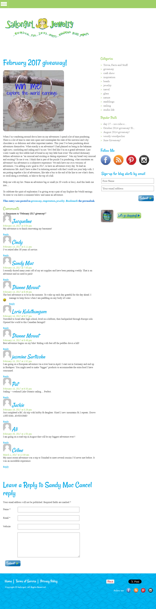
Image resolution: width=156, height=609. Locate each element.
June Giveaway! (112, 140)
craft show (109, 73)
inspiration (49, 201)
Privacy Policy (48, 581)
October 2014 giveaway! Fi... (119, 128)
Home (8, 581)
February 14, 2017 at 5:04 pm (17, 225)
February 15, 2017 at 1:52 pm (17, 361)
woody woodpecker (114, 136)
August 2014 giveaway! (116, 132)
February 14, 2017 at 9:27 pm (17, 316)
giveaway (36, 201)
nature (106, 97)
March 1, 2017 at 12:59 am (16, 454)
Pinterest (143, 590)
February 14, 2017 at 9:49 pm (17, 340)
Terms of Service (26, 581)
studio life (109, 109)
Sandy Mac (59, 485)
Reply (6, 234)
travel (106, 89)
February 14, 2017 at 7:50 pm (17, 267)
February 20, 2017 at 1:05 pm (17, 433)
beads (106, 81)
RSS (136, 590)
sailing (107, 105)
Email (6, 518)
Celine (17, 450)
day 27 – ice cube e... (114, 124)
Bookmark (72, 201)
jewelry (60, 201)
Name (7, 509)
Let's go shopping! (129, 215)
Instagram (150, 590)
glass (106, 93)
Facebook (128, 590)
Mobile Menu (4, 4)
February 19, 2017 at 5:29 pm (17, 409)
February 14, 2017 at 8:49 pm (17, 292)
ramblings (108, 101)
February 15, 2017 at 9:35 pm (17, 388)
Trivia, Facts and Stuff (115, 65)
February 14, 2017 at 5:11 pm (17, 246)
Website (7, 526)
